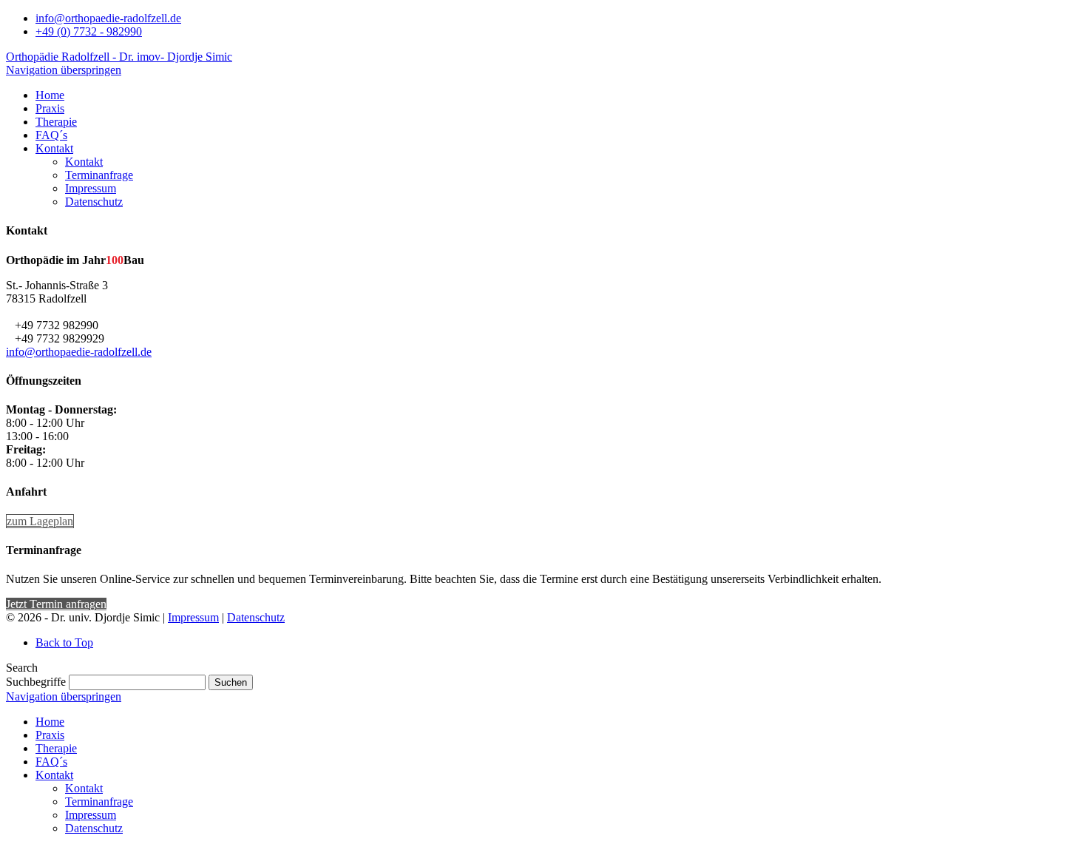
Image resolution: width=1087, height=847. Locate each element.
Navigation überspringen (63, 70)
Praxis (49, 735)
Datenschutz (256, 617)
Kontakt (54, 775)
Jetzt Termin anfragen (56, 604)
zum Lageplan (40, 521)
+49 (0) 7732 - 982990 (88, 31)
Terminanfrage (99, 801)
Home (49, 721)
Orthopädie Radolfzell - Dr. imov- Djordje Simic (119, 56)
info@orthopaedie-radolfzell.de (108, 18)
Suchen (230, 682)
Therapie (56, 748)
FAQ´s (51, 761)
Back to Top (64, 642)
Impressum (193, 617)
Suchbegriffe (36, 681)
